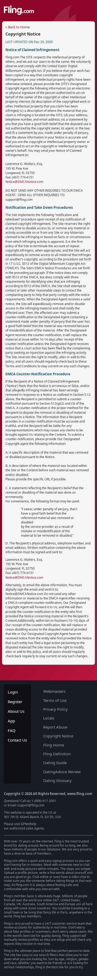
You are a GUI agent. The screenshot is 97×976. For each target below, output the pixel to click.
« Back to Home (17, 27)
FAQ (12, 730)
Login (13, 692)
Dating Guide (55, 762)
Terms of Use (54, 700)
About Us (16, 711)
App (11, 720)
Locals (48, 718)
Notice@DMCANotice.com (24, 181)
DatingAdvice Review (62, 771)
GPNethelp (28, 824)
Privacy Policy (55, 709)
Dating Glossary (57, 780)
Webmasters (54, 691)
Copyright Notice (58, 735)
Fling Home (53, 744)
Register (15, 701)
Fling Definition (57, 753)
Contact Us (17, 740)
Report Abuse (55, 727)
